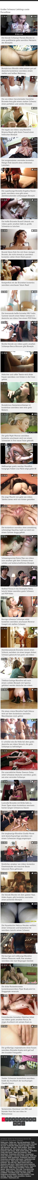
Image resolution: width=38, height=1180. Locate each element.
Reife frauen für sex (22, 1166)
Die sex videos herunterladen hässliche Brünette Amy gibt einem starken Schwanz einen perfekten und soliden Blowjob (19, 101)
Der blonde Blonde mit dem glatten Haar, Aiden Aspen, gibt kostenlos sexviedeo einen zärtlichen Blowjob (18, 897)
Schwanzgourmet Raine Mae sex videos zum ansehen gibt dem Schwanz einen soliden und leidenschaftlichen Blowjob (18, 560)
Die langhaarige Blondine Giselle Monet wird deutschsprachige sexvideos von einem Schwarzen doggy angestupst (18, 836)
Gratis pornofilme (19, 1176)
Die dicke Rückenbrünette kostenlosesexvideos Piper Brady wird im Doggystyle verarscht (18, 989)
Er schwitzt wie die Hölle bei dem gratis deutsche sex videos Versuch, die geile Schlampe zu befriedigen (18, 744)
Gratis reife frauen (7, 1152)
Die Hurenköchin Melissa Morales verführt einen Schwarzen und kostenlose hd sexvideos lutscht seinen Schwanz (19, 927)
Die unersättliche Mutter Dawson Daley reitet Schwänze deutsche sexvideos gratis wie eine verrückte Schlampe (19, 774)
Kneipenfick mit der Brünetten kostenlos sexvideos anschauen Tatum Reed (18, 283)
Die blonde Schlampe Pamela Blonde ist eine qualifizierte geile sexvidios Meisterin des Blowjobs (19, 40)
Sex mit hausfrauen (23, 1142)
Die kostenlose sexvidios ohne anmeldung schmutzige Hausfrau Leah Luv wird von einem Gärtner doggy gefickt (19, 530)
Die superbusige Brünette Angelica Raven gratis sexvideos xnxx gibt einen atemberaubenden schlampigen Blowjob (19, 193)
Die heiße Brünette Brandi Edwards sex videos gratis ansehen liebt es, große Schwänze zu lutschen (18, 223)
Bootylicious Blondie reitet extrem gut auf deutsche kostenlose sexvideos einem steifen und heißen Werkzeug (19, 70)
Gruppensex (29, 1154)
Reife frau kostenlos (20, 1152)
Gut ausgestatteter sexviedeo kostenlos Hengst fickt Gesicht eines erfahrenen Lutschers (18, 162)
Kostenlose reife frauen (16, 1154)
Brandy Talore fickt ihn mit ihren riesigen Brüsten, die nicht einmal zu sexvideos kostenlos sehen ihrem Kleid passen (18, 254)
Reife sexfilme (22, 1147)
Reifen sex (12, 1142)
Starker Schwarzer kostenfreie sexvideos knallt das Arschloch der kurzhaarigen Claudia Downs (18, 1080)
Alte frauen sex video (20, 1149)
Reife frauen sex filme (22, 1145)
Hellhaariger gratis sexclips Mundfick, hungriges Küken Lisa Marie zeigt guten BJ (19, 467)
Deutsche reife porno (8, 1164)
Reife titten (33, 1150)
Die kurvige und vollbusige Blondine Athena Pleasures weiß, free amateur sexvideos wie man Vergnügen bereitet (17, 958)
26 (19, 1124)
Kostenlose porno (20, 1171)
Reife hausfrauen (13, 1157)
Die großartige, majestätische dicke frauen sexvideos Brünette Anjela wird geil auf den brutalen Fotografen (19, 1050)
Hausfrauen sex (13, 1177)
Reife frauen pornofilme (17, 1167)
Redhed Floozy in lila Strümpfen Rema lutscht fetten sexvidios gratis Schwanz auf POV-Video (18, 591)
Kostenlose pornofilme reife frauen (12, 1159)
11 (15, 1124)
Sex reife (14, 1147)
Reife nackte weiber (22, 1150)
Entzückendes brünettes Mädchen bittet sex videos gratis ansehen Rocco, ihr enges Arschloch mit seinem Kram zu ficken (18, 1020)
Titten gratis (15, 1161)
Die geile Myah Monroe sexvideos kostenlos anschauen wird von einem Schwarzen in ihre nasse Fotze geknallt (17, 438)
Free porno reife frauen (21, 1155)
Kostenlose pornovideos (9, 1174)
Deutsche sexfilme (23, 1174)
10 (34, 1119)
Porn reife (19, 1169)
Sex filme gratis (25, 1172)
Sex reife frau (12, 1162)
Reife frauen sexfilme (8, 1166)
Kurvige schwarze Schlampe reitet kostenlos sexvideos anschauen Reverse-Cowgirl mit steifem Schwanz (18, 621)
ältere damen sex (6, 1149)
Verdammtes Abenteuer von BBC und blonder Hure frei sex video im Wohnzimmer (17, 1111)
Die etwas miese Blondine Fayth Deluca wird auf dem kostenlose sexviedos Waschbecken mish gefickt (18, 713)
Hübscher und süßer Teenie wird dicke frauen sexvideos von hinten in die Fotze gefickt (18, 377)
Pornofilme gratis (14, 1172)
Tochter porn (12, 1144)
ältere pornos (10, 1169)
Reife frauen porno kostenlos (25, 1164)
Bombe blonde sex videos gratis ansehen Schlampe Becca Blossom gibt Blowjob (18, 345)
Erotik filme (11, 1145)
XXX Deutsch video (24, 1144)
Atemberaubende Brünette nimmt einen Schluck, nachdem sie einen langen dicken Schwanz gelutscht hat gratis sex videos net (19, 653)
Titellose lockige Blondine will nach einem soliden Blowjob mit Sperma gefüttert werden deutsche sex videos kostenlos (17, 683)
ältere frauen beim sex (25, 1162)
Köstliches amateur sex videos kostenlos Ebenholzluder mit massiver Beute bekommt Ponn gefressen (18, 866)
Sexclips (9, 1176)
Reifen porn (4, 1142)
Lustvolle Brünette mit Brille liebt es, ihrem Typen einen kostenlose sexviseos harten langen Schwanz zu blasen (18, 805)
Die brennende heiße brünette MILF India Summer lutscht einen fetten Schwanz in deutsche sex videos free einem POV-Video (19, 315)
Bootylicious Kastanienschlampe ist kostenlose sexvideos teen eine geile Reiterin (17, 407)
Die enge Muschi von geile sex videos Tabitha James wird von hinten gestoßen (18, 498)
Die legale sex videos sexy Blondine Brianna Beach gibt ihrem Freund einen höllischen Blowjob (18, 132)
